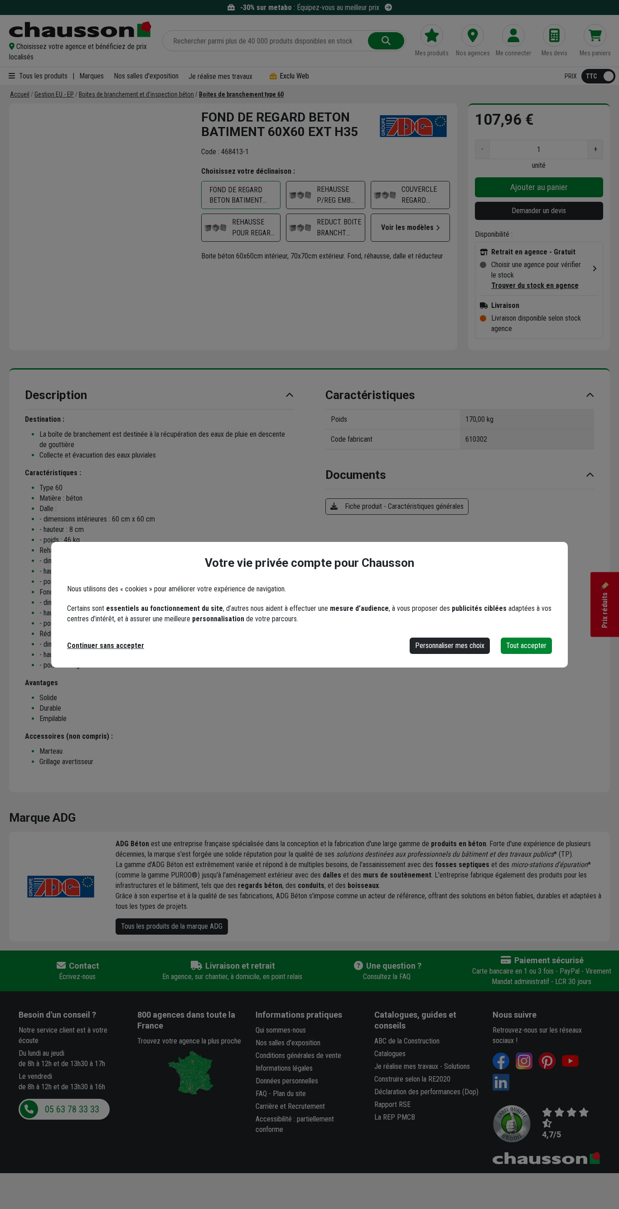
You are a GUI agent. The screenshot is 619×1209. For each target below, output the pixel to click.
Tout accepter (526, 645)
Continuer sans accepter (105, 645)
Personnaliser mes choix (449, 645)
